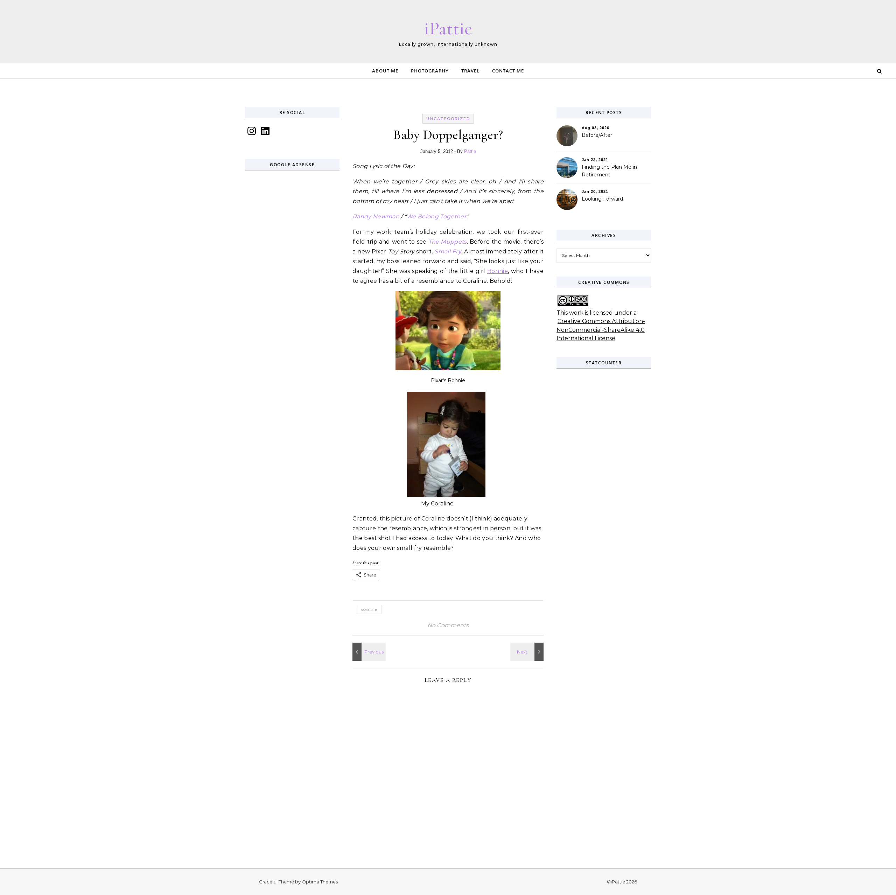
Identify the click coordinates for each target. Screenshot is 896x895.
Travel (470, 71)
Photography (430, 71)
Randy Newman (375, 216)
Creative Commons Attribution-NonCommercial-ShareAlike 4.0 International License (600, 330)
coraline (369, 609)
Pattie (470, 151)
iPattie (448, 28)
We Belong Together (436, 216)
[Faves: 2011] (528, 652)
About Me (385, 71)
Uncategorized (448, 118)
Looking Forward (602, 199)
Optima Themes (320, 881)
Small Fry (447, 251)
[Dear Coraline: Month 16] (368, 652)
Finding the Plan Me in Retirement (609, 171)
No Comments (448, 625)
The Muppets (447, 241)
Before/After (597, 135)
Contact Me (508, 71)
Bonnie (497, 271)
